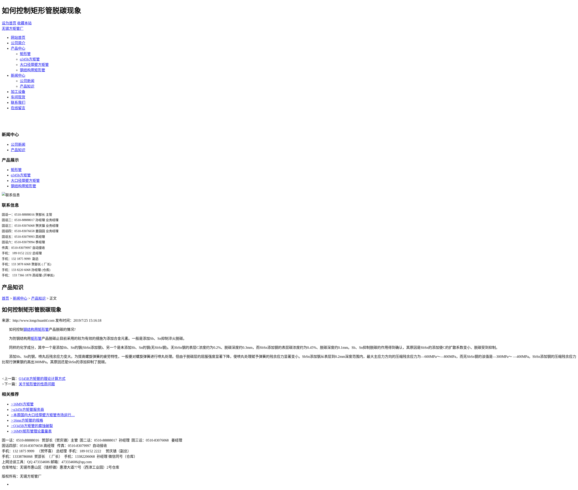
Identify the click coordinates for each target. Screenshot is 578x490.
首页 (5, 298)
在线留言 (18, 108)
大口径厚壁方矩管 (34, 65)
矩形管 (25, 54)
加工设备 (18, 92)
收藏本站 (24, 23)
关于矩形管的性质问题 (37, 384)
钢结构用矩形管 (32, 70)
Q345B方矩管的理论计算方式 (42, 379)
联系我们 (18, 102)
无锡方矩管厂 (12, 28)
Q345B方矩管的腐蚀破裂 (32, 426)
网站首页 (18, 37)
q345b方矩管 (30, 59)
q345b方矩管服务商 (27, 409)
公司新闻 (27, 81)
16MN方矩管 (22, 404)
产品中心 (18, 48)
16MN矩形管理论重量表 (31, 431)
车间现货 (18, 97)
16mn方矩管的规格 (27, 420)
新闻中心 (18, 75)
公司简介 (18, 43)
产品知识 (27, 86)
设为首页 (9, 23)
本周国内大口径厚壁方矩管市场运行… (43, 415)
